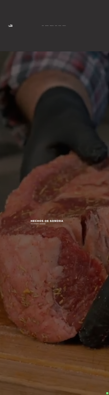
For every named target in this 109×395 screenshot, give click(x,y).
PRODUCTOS (52, 25)
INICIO (43, 25)
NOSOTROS (47, 25)
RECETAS (59, 25)
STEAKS (56, 25)
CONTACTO (64, 25)
